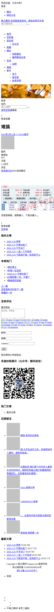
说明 (14, 64)
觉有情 (10, 37)
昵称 (3, 333)
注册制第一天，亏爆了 (19, 277)
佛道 (9, 67)
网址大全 (11, 15)
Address (5, 343)
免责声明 (16, 80)
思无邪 (10, 41)
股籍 (9, 47)
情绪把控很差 (14, 280)
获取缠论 (16, 54)
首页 (9, 34)
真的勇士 (12, 267)
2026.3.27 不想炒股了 (17, 245)
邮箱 (3, 338)
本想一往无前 (14, 270)
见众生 (15, 44)
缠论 (9, 12)
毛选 (9, 61)
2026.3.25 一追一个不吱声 (19, 251)
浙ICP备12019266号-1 (27, 570)
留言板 (15, 77)
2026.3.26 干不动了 (16, 248)
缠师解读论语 (18, 57)
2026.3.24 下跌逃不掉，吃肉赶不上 (23, 255)
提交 (4, 349)
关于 (14, 74)
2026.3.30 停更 (13, 241)
